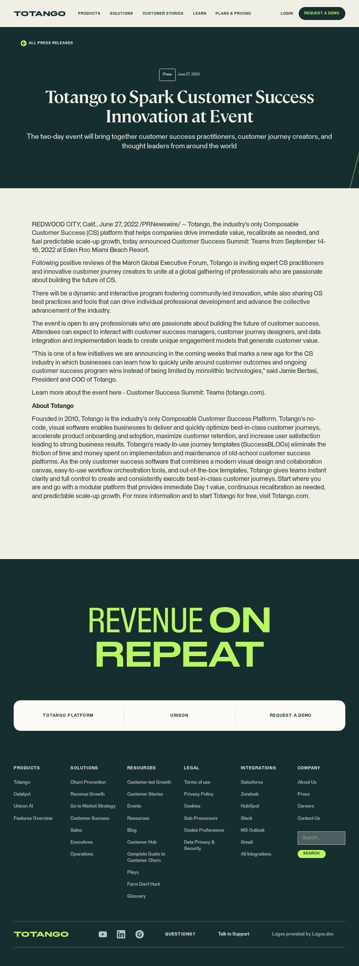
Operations (81, 854)
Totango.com (290, 496)
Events (134, 806)
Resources (138, 818)
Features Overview (33, 818)
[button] (89, 13)
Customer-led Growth (149, 782)
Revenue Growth (87, 794)
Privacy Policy (199, 794)
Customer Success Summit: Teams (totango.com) (195, 393)
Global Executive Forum (174, 263)
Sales (76, 830)
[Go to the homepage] (40, 14)
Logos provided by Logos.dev (303, 934)
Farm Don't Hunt (143, 884)
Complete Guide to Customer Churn (146, 857)
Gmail (247, 842)
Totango (199, 225)
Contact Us (309, 818)
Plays (133, 872)
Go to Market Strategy (93, 806)
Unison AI (23, 806)
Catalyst (22, 794)
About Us (307, 782)
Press (304, 794)
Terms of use (197, 782)
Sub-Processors (201, 818)
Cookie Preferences (204, 830)
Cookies (192, 806)
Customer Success (89, 818)
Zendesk (250, 794)
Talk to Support (233, 934)
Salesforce (252, 782)
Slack (246, 818)
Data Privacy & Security (199, 845)
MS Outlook (253, 830)
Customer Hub (142, 842)
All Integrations (256, 854)
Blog (132, 830)
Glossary (136, 896)
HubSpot (250, 806)
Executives (81, 842)
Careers (306, 806)
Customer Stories (145, 794)
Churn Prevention (88, 782)
